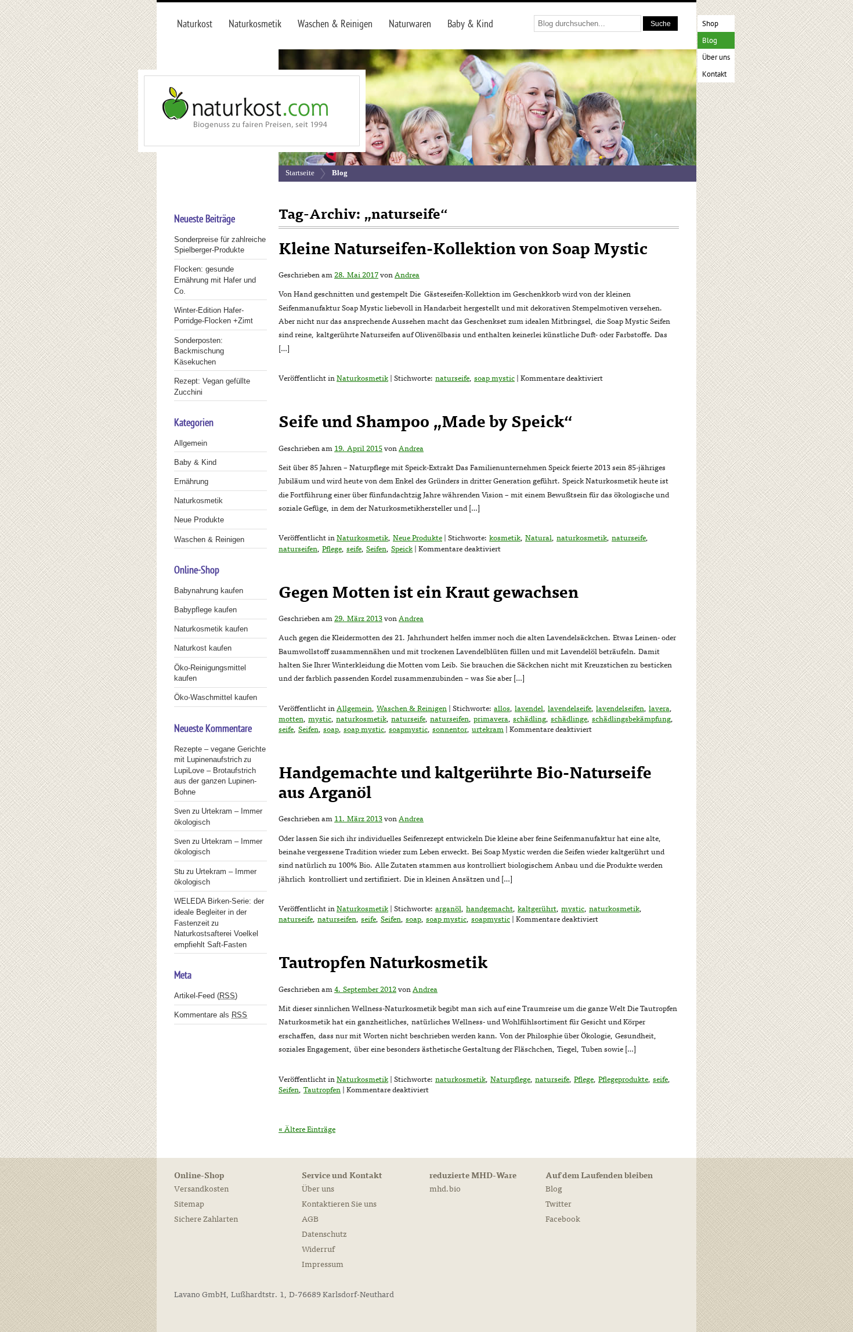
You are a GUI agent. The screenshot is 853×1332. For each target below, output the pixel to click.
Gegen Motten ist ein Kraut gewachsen (429, 592)
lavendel (529, 708)
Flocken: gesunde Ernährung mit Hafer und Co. (215, 280)
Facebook (562, 1219)
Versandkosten (201, 1189)
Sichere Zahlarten (206, 1219)
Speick (402, 549)
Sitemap (189, 1204)
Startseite (300, 172)
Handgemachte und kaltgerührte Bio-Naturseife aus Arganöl (465, 783)
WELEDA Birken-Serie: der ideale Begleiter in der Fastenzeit (219, 912)
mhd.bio (445, 1189)
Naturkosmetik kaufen (211, 629)
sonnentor (449, 729)
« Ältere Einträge (307, 1129)
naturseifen (298, 549)
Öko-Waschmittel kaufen (215, 697)
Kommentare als (210, 1014)
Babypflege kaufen (205, 609)
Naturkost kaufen (203, 648)
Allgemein (354, 708)
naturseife (452, 378)
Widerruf (318, 1249)
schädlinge (569, 719)
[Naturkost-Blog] (226, 111)
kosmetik (505, 538)
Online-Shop (199, 1176)
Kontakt (714, 75)
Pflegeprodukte (623, 1079)
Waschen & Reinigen (412, 708)
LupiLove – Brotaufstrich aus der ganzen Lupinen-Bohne (215, 781)
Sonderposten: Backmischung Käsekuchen (199, 351)
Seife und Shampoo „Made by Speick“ (426, 421)
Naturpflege (510, 1079)
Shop (710, 24)
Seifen (376, 549)
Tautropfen (322, 1090)
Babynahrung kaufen (208, 590)
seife (354, 549)
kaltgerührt (537, 909)
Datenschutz (324, 1234)
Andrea (407, 275)
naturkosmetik (581, 538)
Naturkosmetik (362, 378)
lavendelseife (569, 708)
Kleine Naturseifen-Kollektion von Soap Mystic (463, 249)
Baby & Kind (195, 462)
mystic (319, 719)
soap (331, 729)
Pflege (332, 549)
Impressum (323, 1264)
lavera (659, 708)
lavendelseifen (620, 708)
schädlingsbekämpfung (631, 719)
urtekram (488, 729)
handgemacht (489, 909)
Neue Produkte (417, 538)
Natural (538, 538)
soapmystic (408, 729)
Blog (709, 41)
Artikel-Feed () (205, 995)
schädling (529, 719)
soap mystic (494, 378)
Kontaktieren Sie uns (339, 1204)
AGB (310, 1219)
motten (291, 719)
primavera (491, 719)
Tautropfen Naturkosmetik (383, 962)
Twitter (558, 1204)
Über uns (716, 58)
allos (502, 708)
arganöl (448, 909)
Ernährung (191, 481)
